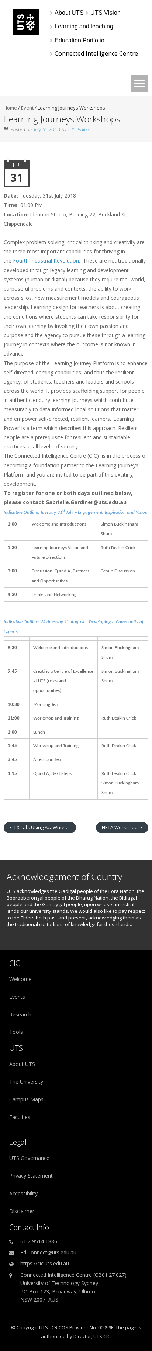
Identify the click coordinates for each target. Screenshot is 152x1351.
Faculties (19, 1116)
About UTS (22, 1063)
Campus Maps (26, 1099)
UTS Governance (29, 1157)
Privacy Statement (31, 1175)
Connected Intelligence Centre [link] (96, 53)
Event (27, 107)
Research (20, 1014)
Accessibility (23, 1193)
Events (17, 996)
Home (10, 107)
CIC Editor (79, 129)
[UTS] (26, 33)
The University (26, 1081)
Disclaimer (21, 1211)
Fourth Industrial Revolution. (46, 260)
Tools (16, 1031)
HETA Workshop (120, 827)
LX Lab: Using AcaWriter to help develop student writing (44, 827)
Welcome (20, 979)
